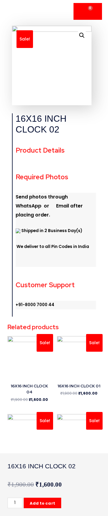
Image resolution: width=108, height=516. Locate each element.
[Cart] (88, 11)
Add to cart (42, 503)
